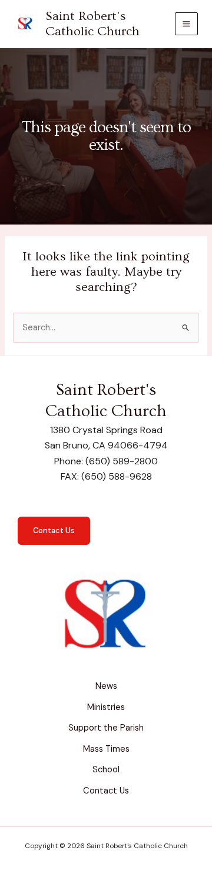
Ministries (106, 707)
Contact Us (54, 530)
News (106, 686)
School (106, 769)
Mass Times (106, 749)
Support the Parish (106, 728)
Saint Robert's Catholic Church (92, 24)
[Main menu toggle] (186, 23)
